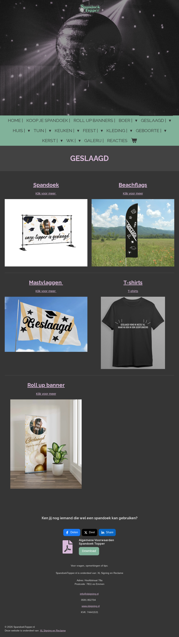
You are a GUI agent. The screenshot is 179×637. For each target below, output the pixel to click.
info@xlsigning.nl (89, 593)
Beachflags (133, 185)
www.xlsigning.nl (91, 606)
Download (89, 551)
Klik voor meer (45, 193)
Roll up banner (46, 385)
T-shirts (132, 282)
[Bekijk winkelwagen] (134, 141)
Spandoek (46, 185)
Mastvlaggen (46, 282)
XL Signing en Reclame (53, 630)
